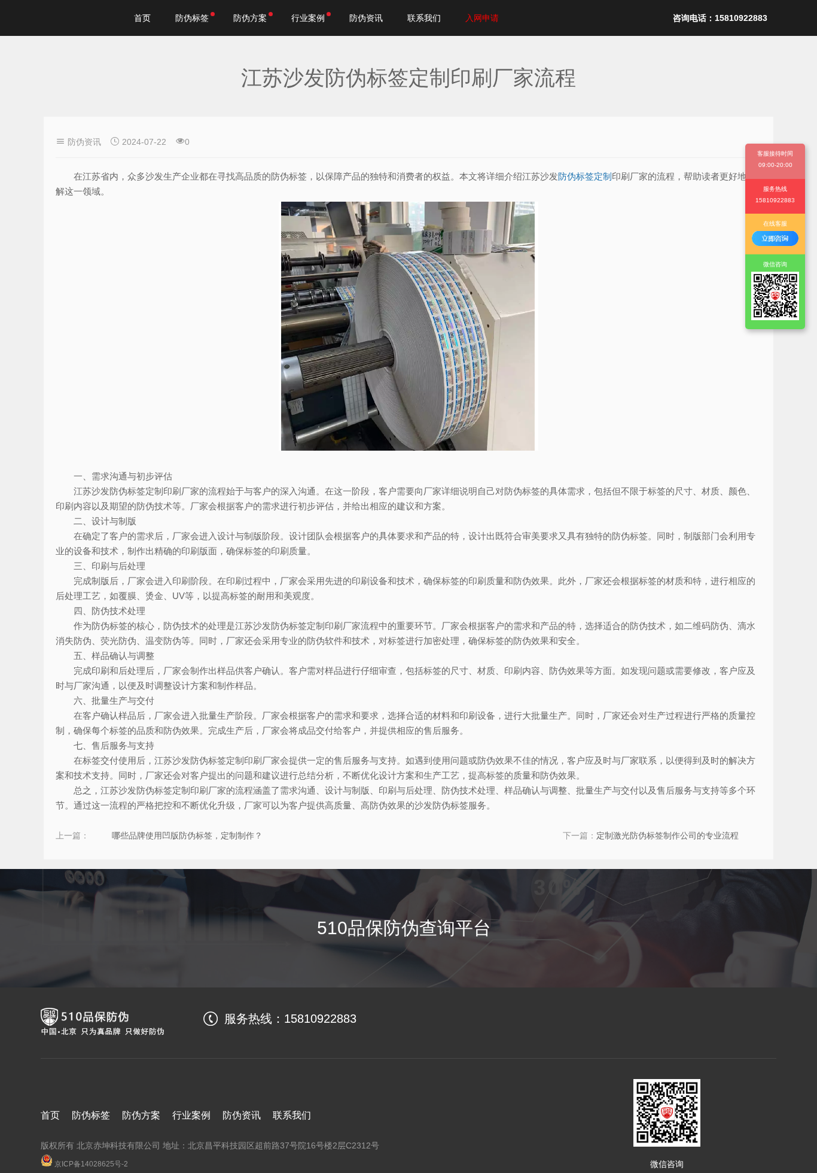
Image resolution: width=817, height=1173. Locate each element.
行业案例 (308, 18)
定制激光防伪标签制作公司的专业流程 (667, 835)
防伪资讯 (366, 18)
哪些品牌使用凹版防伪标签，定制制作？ (187, 835)
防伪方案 (250, 18)
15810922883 (320, 1018)
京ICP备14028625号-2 (90, 1164)
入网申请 (482, 18)
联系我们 (424, 18)
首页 (142, 18)
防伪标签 (192, 18)
